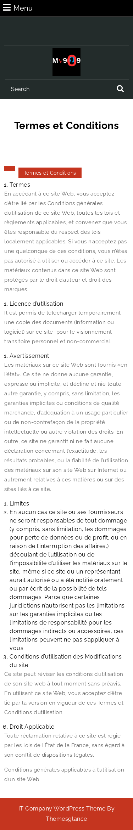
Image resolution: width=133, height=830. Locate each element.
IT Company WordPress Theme (62, 808)
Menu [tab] (23, 8)
